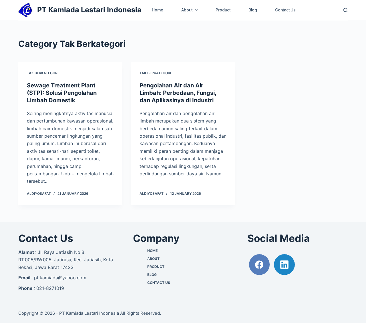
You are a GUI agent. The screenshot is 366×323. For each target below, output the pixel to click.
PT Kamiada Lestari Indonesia (89, 9)
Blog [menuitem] (252, 9)
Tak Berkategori (42, 73)
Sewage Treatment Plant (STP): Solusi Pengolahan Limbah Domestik (62, 93)
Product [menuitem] (223, 9)
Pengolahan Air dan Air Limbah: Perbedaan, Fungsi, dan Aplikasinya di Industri (178, 93)
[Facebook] (259, 264)
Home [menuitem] (157, 9)
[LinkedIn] (284, 264)
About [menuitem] (186, 9)
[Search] (345, 10)
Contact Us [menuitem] (285, 9)
